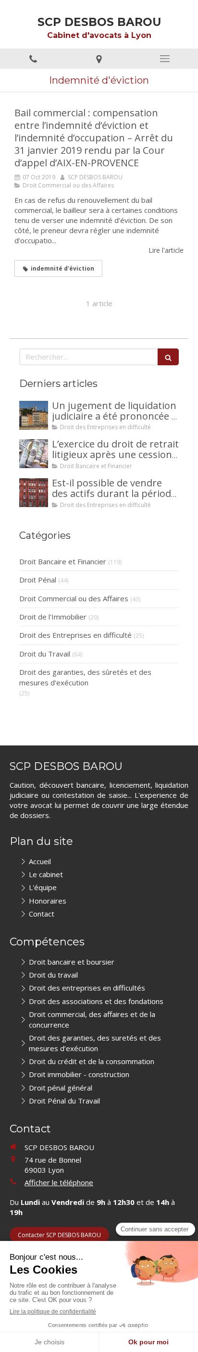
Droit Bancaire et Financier (62, 561)
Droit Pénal (37, 579)
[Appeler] (33, 59)
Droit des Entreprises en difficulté (75, 635)
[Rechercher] (168, 356)
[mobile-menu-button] (165, 58)
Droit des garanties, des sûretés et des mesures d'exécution (85, 677)
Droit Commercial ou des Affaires (73, 598)
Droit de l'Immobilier (53, 616)
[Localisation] (99, 59)
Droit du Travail (44, 653)
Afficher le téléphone (59, 1182)
